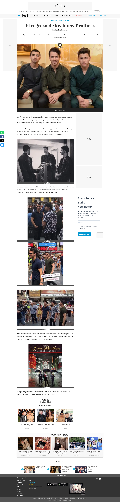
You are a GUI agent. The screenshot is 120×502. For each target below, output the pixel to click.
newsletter (32, 484)
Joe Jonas (48, 402)
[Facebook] (19, 11)
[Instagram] (24, 11)
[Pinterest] (26, 11)
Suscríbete (32, 482)
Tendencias (26, 428)
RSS (30, 480)
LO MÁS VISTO (60, 461)
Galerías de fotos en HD (94, 455)
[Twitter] (21, 11)
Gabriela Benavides (61, 30)
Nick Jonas (42, 402)
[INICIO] (26, 15)
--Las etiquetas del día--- (60, 475)
